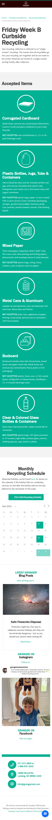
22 (39, 537)
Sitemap (11, 811)
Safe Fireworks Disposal (26, 621)
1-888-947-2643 (25, 766)
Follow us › (26, 662)
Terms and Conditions (24, 811)
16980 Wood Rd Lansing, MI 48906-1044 (29, 774)
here (33, 479)
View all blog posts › (26, 580)
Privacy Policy (38, 811)
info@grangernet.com (29, 784)
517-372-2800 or (26, 763)
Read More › (26, 641)
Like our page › (26, 738)
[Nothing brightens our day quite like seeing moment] (26, 702)
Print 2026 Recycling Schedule (27, 497)
